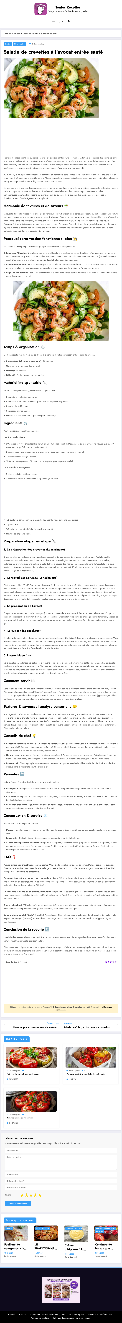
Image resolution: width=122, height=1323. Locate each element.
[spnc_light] (69, 20)
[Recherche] (61, 20)
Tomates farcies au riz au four (20, 1118)
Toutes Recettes (68, 7)
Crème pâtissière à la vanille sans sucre (74, 1247)
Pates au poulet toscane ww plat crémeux (36, 1027)
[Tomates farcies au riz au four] (31, 1101)
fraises (99, 1228)
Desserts (69, 1228)
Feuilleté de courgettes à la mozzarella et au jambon (15, 1246)
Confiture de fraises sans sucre (103, 1246)
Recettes (9, 1228)
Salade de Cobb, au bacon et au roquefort (87, 1027)
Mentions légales (76, 1314)
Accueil (11, 1314)
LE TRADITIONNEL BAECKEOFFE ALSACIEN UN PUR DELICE (45, 1246)
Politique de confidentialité (100, 1314)
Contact (22, 1314)
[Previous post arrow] (4, 1026)
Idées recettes (19, 44)
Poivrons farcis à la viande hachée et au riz (85, 1074)
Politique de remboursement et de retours (71, 1318)
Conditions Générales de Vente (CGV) (47, 1314)
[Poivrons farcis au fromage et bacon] (31, 1057)
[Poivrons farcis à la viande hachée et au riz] (91, 1057)
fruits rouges (109, 1228)
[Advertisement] (61, 139)
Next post (68, 1023)
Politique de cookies (40, 1318)
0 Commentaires (38, 44)
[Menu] (53, 20)
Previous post (53, 1023)
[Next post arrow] (117, 1026)
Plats (38, 1228)
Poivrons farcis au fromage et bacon (23, 1074)
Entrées (7, 44)
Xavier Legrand (14, 1070)
